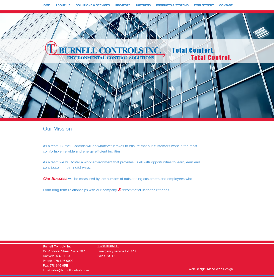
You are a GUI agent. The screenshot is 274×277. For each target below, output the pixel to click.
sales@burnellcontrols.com (70, 270)
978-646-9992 (63, 260)
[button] (63, 5)
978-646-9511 (59, 265)
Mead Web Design (220, 269)
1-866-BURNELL (108, 246)
